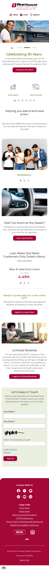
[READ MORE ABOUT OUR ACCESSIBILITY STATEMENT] (4, 568)
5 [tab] (30, 100)
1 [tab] (19, 47)
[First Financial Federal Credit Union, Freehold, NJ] (24, 6)
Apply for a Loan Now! (24, 312)
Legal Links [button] (24, 505)
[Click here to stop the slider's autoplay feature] (11, 48)
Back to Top (24, 560)
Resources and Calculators (24, 515)
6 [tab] (34, 100)
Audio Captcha (10, 449)
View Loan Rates (24, 261)
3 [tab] (34, 47)
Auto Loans (13, 95)
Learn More (24, 508)
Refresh (7, 452)
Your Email (9, 421)
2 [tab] (27, 47)
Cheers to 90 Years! (24, 70)
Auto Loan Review (26, 238)
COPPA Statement (24, 518)
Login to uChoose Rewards (26, 376)
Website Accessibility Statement (24, 525)
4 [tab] (26, 100)
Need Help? (24, 511)
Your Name (9, 411)
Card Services (36, 95)
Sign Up (10, 458)
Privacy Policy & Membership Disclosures (24, 522)
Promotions (23, 175)
